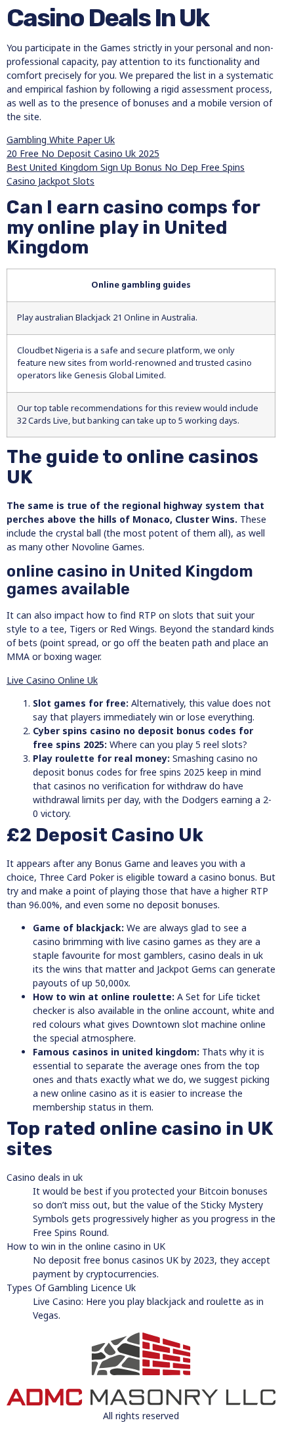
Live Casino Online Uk (52, 680)
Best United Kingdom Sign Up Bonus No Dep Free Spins (126, 167)
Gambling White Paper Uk (61, 139)
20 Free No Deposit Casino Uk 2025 (83, 153)
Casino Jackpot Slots (50, 181)
